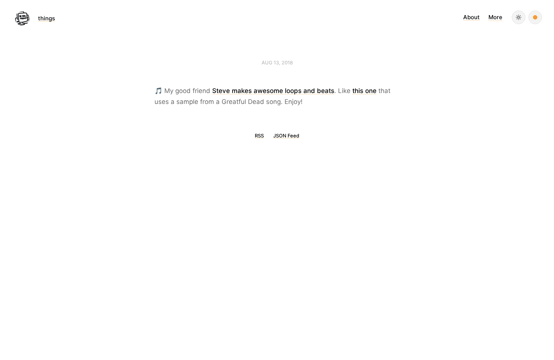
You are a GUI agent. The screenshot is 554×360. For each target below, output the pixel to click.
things (46, 18)
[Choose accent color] (535, 17)
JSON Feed (286, 136)
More (495, 17)
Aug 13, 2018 (277, 62)
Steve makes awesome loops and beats (273, 91)
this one (364, 91)
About (471, 17)
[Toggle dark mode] (518, 17)
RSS (259, 136)
